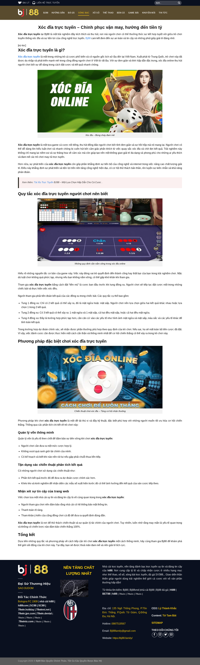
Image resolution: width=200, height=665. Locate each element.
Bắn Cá (121, 13)
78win (21, 617)
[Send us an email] (171, 634)
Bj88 (45, 13)
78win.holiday (26, 609)
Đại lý (26, 3)
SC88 (33, 605)
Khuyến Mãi (148, 13)
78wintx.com (26, 621)
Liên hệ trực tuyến (48, 3)
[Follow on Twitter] (165, 634)
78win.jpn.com (26, 613)
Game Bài (133, 13)
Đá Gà (71, 13)
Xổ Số (96, 13)
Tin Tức (163, 13)
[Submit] (179, 3)
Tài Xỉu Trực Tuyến (43, 182)
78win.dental (44, 613)
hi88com (23, 605)
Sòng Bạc (83, 13)
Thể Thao (108, 13)
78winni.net (43, 609)
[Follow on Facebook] (154, 634)
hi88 (114, 593)
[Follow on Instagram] (160, 634)
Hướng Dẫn (58, 13)
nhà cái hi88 (47, 601)
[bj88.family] (28, 13)
